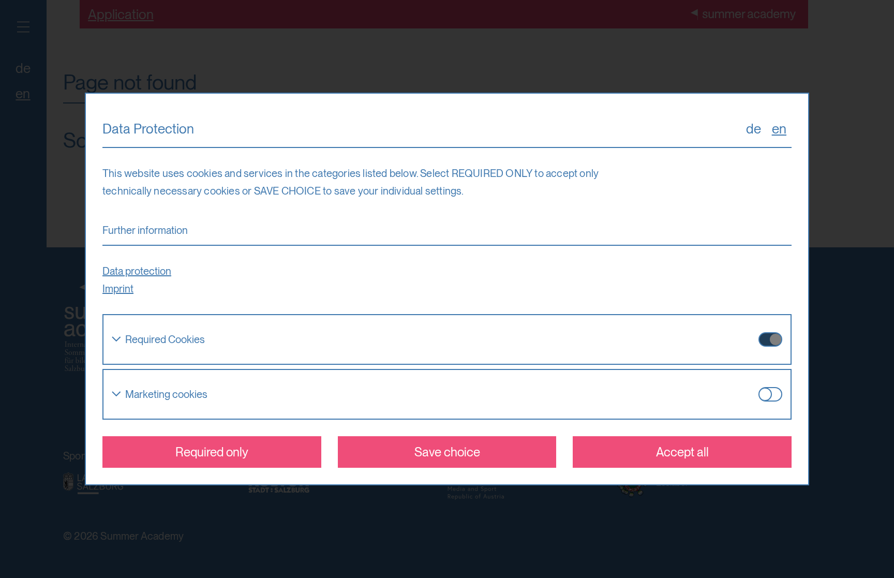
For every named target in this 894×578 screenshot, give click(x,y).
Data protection (136, 271)
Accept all (682, 452)
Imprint (117, 289)
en (779, 129)
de (753, 129)
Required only (211, 452)
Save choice (447, 452)
